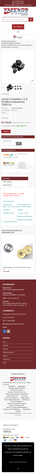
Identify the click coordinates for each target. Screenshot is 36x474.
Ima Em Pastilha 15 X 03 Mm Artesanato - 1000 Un (14, 102)
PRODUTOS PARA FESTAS (9, 45)
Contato (5, 356)
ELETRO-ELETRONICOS (11, 398)
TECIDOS (18, 411)
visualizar (18, 249)
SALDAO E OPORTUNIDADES (11, 409)
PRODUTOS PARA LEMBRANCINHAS (16, 407)
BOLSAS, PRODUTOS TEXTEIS (17, 392)
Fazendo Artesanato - (15, 413)
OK (19, 143)
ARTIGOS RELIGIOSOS (16, 390)
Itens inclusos (7, 182)
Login (4, 362)
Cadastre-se (6, 359)
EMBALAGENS (25, 398)
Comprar (6, 131)
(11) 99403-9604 (19, 3)
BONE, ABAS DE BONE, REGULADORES (17, 394)
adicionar (18, 253)
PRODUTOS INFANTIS (17, 401)
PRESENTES (25, 400)
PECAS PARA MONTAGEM (12, 400)
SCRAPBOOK (26, 409)
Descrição (6, 178)
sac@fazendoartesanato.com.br (14, 324)
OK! (18, 468)
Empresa (5, 345)
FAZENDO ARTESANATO (8, 41)
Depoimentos (7, 185)
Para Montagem (6, 47)
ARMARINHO (21, 386)
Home (4, 342)
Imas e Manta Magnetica (25, 45)
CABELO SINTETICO (12, 396)
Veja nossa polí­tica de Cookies (18, 462)
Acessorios (15, 47)
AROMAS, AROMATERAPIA (17, 388)
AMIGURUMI (11, 386)
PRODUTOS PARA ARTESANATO (11, 43)
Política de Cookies (8, 352)
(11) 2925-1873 (19, 1)
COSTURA (24, 396)
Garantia (5, 349)
